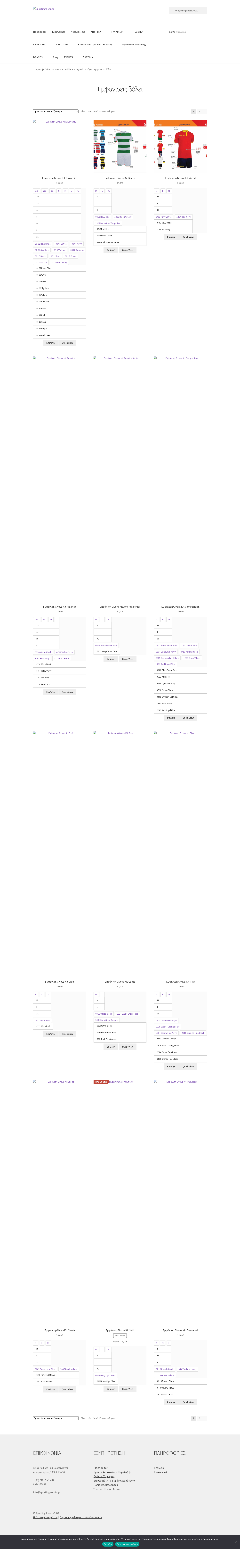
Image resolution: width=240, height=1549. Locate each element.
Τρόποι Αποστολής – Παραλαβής (112, 1472)
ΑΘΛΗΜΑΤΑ (39, 44)
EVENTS (68, 57)
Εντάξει (108, 1544)
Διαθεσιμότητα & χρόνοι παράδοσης (114, 1480)
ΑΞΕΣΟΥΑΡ (62, 44)
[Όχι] (236, 1542)
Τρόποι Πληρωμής (104, 1476)
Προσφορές (39, 31)
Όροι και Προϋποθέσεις (107, 1489)
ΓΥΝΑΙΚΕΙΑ (117, 31)
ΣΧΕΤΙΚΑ (88, 57)
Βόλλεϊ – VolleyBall (74, 69)
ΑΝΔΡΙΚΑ (96, 31)
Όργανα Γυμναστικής (134, 44)
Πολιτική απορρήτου (127, 1544)
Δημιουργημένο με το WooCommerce (81, 1517)
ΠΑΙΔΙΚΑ (138, 31)
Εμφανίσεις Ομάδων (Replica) (95, 44)
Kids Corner (58, 31)
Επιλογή (50, 342)
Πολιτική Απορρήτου (106, 1484)
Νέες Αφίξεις (78, 31)
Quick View (67, 342)
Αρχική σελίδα (43, 69)
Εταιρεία (159, 1467)
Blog (55, 57)
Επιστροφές (101, 1467)
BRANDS (38, 57)
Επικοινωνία (161, 1472)
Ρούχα (88, 69)
